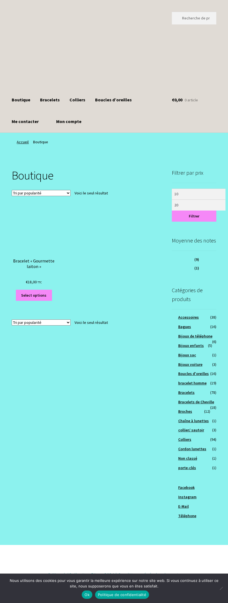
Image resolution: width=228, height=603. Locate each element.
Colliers (77, 99)
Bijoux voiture (190, 364)
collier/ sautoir (191, 429)
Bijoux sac (187, 354)
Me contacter (25, 121)
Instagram (187, 496)
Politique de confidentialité (122, 594)
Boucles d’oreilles (113, 99)
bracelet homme (192, 383)
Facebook (186, 487)
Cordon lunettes (192, 448)
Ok (87, 594)
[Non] (221, 588)
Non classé (187, 458)
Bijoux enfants (191, 345)
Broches (185, 411)
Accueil (23, 141)
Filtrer (194, 216)
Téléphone (187, 515)
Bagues (184, 326)
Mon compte (68, 121)
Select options (33, 295)
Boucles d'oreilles (193, 373)
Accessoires (188, 317)
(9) (185, 259)
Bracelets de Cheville (196, 401)
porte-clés (187, 467)
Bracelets (50, 99)
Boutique (21, 99)
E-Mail (183, 506)
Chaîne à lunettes (193, 420)
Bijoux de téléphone (195, 336)
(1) (185, 268)
